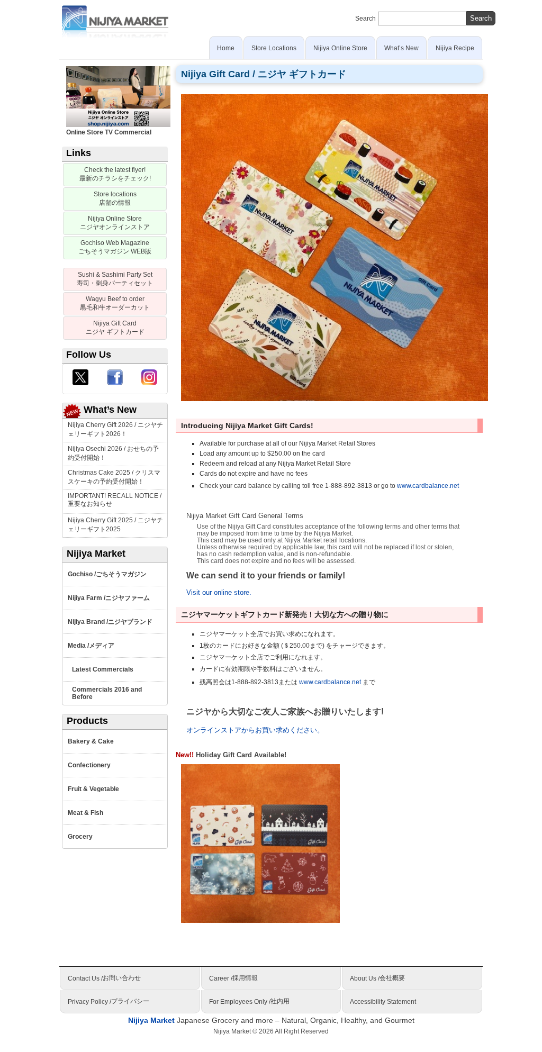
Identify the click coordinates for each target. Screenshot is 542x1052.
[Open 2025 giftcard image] (334, 247)
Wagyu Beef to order (115, 303)
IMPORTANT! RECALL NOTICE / (114, 499)
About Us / (377, 978)
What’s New (401, 48)
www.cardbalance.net (428, 485)
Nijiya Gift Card (115, 327)
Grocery (80, 836)
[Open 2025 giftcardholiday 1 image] (260, 843)
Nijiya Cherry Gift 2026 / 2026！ (115, 429)
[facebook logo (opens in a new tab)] (115, 379)
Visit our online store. (218, 592)
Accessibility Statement (383, 1001)
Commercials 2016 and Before (107, 693)
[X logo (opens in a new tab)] (80, 379)
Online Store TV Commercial (108, 132)
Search (365, 18)
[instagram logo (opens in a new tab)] (149, 379)
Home (225, 48)
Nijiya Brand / (110, 622)
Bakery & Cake (91, 741)
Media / (91, 646)
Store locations (115, 198)
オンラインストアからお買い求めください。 (255, 730)
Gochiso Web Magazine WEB (114, 247)
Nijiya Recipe (455, 48)
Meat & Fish (85, 813)
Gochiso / (107, 574)
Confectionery (89, 765)
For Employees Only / (249, 1001)
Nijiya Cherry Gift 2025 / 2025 (115, 524)
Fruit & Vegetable (93, 789)
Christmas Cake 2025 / (114, 477)
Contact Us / (104, 978)
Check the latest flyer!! (115, 174)
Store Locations (273, 48)
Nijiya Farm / (109, 598)
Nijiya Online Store (340, 48)
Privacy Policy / (108, 1001)
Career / (233, 978)
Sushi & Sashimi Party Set (115, 279)
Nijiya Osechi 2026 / (113, 453)
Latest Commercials (102, 669)
